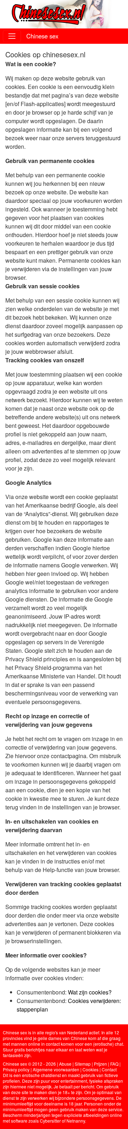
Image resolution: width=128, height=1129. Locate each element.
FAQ (114, 1064)
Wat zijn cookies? (90, 992)
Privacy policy (16, 1069)
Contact (109, 1069)
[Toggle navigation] (12, 36)
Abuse (65, 1064)
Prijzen (100, 1064)
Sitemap (83, 1064)
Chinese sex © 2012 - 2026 (29, 1064)
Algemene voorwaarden (56, 1069)
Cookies (90, 1069)
